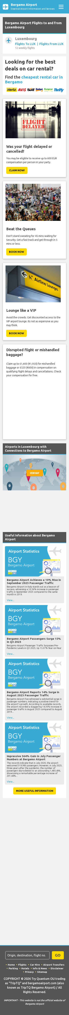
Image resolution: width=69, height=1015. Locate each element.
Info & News (40, 968)
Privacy (29, 972)
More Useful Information (34, 790)
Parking (13, 968)
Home (11, 964)
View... (10, 600)
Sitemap (42, 972)
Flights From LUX (51, 44)
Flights (22, 964)
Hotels (25, 968)
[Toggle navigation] (61, 7)
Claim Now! (17, 170)
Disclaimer (57, 968)
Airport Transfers (53, 964)
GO (58, 955)
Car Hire (35, 964)
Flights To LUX (25, 44)
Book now (16, 251)
